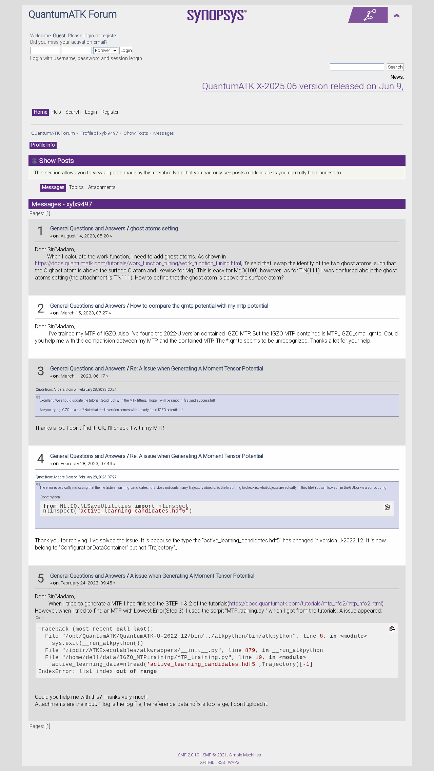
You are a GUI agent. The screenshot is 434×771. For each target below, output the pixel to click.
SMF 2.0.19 (188, 754)
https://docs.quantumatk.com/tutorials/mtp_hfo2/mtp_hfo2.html (305, 603)
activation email (88, 42)
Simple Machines (245, 754)
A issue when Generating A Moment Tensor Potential (192, 576)
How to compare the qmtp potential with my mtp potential (199, 306)
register (109, 36)
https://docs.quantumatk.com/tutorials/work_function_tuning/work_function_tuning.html (138, 263)
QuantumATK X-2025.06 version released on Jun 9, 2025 (305, 86)
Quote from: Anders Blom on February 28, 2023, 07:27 (76, 477)
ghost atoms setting (154, 228)
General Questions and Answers (87, 228)
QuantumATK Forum (72, 14)
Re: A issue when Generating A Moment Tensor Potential (196, 368)
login (88, 36)
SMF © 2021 (214, 754)
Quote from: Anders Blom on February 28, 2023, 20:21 (76, 389)
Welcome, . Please (56, 36)
